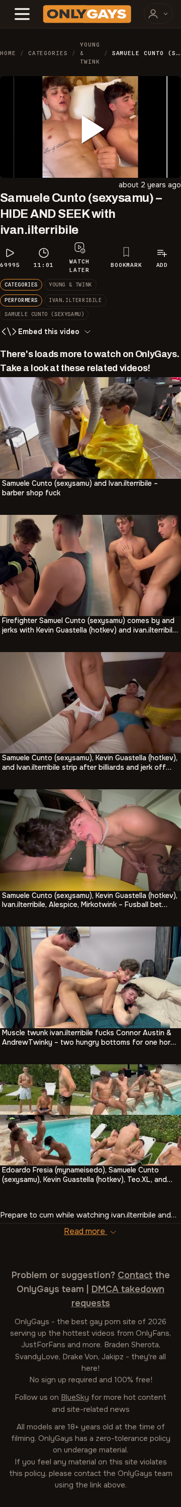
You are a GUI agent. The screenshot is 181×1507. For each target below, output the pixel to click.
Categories (48, 53)
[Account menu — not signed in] (158, 14)
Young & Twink (90, 53)
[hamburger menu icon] (22, 14)
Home (8, 53)
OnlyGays (32, 1322)
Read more (85, 1231)
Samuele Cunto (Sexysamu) (44, 314)
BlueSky (75, 1397)
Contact (135, 1275)
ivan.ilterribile (75, 300)
